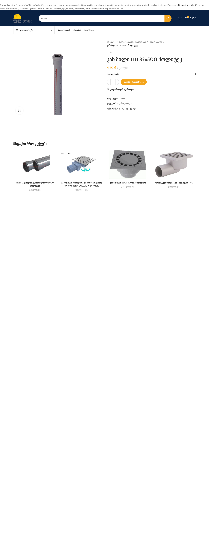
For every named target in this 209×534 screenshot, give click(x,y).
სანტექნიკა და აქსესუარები (132, 42)
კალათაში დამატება (134, 82)
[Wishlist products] (180, 18)
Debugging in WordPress (189, 5)
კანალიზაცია (155, 42)
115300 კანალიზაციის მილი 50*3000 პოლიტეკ (35, 184)
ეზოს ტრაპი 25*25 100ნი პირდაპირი (128, 182)
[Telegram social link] (134, 109)
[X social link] (123, 109)
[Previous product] (108, 51)
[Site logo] (23, 18)
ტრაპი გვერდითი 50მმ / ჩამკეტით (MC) (174, 182)
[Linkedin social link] (130, 109)
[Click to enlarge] (19, 110)
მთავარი (111, 42)
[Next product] (114, 51)
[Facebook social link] (119, 109)
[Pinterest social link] (127, 109)
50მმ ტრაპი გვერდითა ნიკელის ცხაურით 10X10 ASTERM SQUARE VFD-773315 (81, 184)
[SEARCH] (168, 18)
